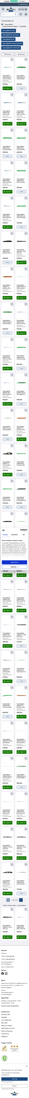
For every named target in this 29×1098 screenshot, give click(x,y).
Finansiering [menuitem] (5, 1034)
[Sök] (16, 14)
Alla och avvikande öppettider (10, 1006)
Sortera (22, 54)
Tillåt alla (14, 562)
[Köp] (7, 88)
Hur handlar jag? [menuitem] (6, 1020)
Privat (14, 1086)
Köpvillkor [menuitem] (4, 1017)
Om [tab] (24, 534)
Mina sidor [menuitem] (4, 1023)
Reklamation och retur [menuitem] (8, 1028)
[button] (3, 9)
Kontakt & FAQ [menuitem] (5, 1015)
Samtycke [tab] (5, 534)
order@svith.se (24, 4)
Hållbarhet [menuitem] (4, 1037)
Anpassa (14, 567)
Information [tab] (14, 534)
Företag (14, 1079)
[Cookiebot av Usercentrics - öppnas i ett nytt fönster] (20, 530)
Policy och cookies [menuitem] (6, 1026)
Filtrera (8, 54)
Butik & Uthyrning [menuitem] (6, 1031)
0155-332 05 (10, 956)
